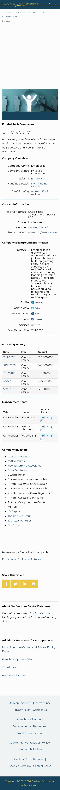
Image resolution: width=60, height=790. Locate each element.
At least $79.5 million (39, 193)
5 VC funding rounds (39, 185)
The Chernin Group (20, 516)
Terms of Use (43, 703)
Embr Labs (9, 559)
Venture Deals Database (18, 13)
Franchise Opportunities (17, 659)
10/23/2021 (9, 365)
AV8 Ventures (16, 461)
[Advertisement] (30, 56)
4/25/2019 (9, 381)
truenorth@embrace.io (42, 232)
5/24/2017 (9, 389)
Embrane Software (29, 559)
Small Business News (30, 733)
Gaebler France (18, 742)
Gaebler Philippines (30, 749)
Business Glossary (13, 675)
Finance (5, 13)
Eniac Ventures (17, 470)
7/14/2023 (9, 357)
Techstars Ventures (20, 520)
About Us (27, 703)
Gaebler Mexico (40, 742)
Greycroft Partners (19, 456)
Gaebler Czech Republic (29, 759)
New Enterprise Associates (24, 465)
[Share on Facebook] (6, 584)
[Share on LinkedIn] (24, 584)
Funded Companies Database (38, 13)
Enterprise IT (39, 178)
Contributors (10, 667)
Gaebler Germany (20, 766)
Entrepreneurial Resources (29, 726)
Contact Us (40, 709)
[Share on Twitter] (15, 584)
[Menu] (55, 4)
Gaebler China (42, 766)
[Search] (50, 4)
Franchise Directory (29, 719)
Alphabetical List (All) (9, 17)
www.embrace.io (38, 227)
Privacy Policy (22, 709)
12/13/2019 (9, 373)
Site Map (13, 703)
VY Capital (14, 511)
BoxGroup (14, 525)
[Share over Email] (33, 584)
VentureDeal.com (41, 613)
